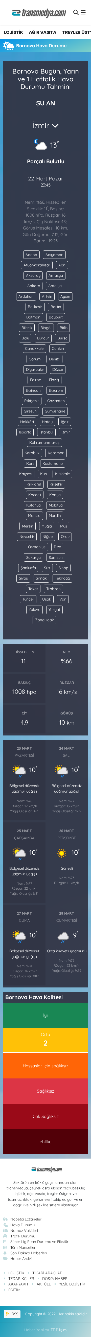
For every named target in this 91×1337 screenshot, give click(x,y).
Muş (63, 526)
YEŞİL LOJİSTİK (72, 1284)
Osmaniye (37, 546)
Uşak (46, 599)
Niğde (47, 536)
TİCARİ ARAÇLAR (47, 1273)
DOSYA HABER (54, 1278)
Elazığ (54, 379)
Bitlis (63, 327)
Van (62, 599)
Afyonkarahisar (37, 265)
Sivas (23, 578)
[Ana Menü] (83, 12)
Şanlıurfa (28, 567)
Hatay (47, 421)
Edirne (35, 379)
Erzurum (56, 390)
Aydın (65, 296)
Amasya (56, 275)
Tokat (33, 588)
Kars (30, 463)
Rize (57, 546)
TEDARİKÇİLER (21, 1278)
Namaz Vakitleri (24, 1230)
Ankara (33, 285)
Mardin (55, 515)
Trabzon (53, 588)
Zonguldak (44, 619)
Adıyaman (54, 254)
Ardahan (26, 296)
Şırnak (41, 578)
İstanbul (46, 432)
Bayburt (56, 317)
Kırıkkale (62, 473)
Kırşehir (56, 484)
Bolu (25, 338)
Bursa (62, 338)
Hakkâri (27, 421)
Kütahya (33, 505)
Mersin (27, 526)
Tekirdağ (62, 578)
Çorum (35, 359)
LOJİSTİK (13, 32)
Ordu (65, 536)
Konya (55, 494)
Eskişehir (31, 400)
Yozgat (54, 609)
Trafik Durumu (22, 1236)
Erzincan (33, 390)
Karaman (56, 452)
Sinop (63, 567)
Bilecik (26, 327)
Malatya (56, 505)
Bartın (56, 306)
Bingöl (45, 327)
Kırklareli (34, 484)
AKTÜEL (44, 1284)
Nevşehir (26, 536)
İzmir (65, 432)
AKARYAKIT (18, 1284)
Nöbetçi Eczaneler (25, 1219)
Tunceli (28, 599)
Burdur (43, 338)
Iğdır (65, 421)
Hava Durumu (22, 1225)
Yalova (34, 609)
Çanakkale (34, 348)
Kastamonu (52, 463)
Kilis (43, 473)
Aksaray (33, 275)
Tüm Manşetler (23, 1247)
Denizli (54, 359)
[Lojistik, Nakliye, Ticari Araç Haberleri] (37, 12)
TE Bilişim (59, 1329)
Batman (33, 317)
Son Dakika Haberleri (28, 1253)
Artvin (47, 296)
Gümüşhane (55, 411)
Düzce (57, 369)
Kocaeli (34, 494)
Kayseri (25, 473)
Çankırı (58, 348)
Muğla (46, 526)
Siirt (47, 567)
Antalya (55, 285)
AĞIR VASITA (42, 32)
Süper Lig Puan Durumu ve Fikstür (39, 1241)
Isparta (25, 432)
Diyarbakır (35, 369)
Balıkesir (35, 306)
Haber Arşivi (21, 1258)
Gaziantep (56, 400)
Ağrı (61, 265)
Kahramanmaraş (44, 442)
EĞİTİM (14, 1289)
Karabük (32, 452)
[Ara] (76, 12)
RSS (14, 1313)
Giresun (30, 411)
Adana (31, 254)
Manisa (34, 515)
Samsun (56, 557)
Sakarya (33, 557)
